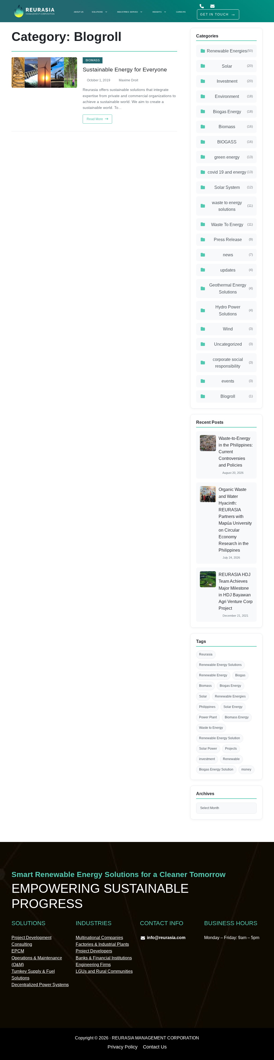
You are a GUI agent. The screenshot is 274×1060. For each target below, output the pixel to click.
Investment (235, 81)
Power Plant (208, 717)
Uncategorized (233, 344)
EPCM (18, 951)
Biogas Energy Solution (216, 769)
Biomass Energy (237, 717)
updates (236, 270)
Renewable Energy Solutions (220, 665)
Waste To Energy (232, 224)
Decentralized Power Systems (40, 984)
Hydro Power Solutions (234, 310)
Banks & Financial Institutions (104, 958)
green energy (233, 157)
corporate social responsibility (233, 362)
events (237, 381)
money (246, 769)
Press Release (233, 239)
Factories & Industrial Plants (102, 944)
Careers (181, 12)
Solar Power (208, 748)
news (238, 255)
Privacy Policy (123, 1047)
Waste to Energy (211, 728)
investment (207, 759)
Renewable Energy (213, 675)
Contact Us (155, 1047)
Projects (231, 748)
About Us (79, 12)
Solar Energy (232, 707)
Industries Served (127, 12)
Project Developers (94, 951)
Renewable (231, 759)
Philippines (207, 707)
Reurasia (205, 654)
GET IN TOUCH (214, 14)
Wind (238, 329)
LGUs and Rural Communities (104, 971)
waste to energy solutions (232, 206)
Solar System (233, 187)
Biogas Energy (233, 111)
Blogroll (236, 396)
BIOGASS (235, 142)
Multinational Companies (99, 937)
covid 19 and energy (230, 172)
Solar (237, 66)
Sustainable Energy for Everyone (125, 69)
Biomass (93, 60)
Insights (157, 12)
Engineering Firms (93, 964)
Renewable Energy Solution (219, 738)
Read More (95, 119)
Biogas (240, 675)
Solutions (97, 12)
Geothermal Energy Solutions (231, 288)
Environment (234, 96)
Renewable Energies (230, 51)
